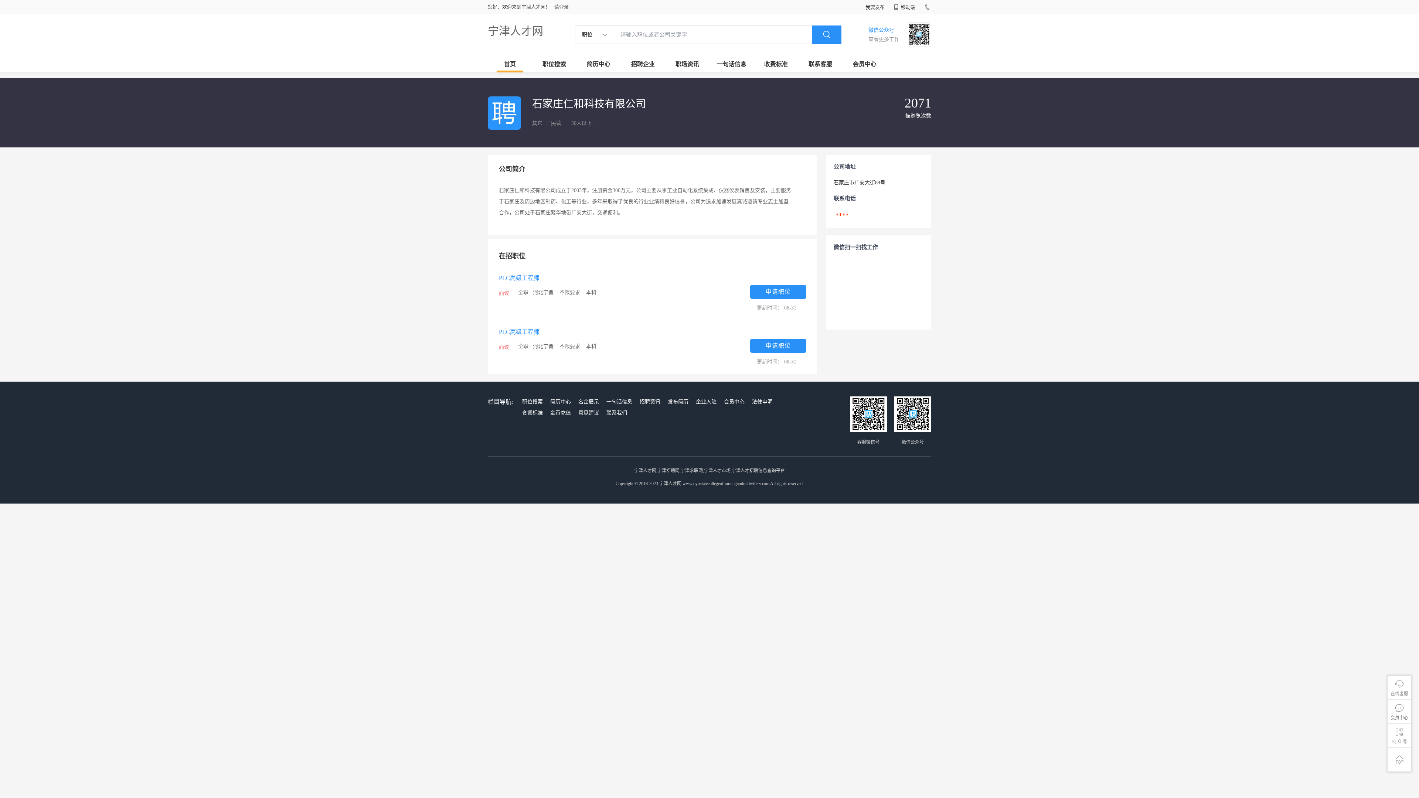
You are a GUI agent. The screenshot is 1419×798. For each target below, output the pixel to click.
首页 (510, 64)
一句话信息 (731, 64)
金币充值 (560, 413)
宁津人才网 (515, 31)
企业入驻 (706, 402)
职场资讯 (687, 64)
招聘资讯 (650, 402)
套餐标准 (532, 413)
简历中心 (598, 64)
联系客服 (820, 64)
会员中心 (865, 64)
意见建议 (588, 413)
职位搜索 (554, 64)
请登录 (561, 7)
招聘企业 (643, 64)
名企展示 (588, 402)
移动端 (907, 7)
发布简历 (678, 402)
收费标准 (776, 64)
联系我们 (616, 413)
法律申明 (762, 402)
